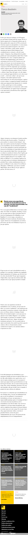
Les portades (21, 1)
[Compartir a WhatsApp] (3, 34)
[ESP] (26, 4)
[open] (23, 4)
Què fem (3, 513)
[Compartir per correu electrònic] (10, 34)
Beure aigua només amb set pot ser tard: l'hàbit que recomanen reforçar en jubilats (6, 483)
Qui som (3, 511)
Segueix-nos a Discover (5, 1)
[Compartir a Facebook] (8, 34)
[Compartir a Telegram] (6, 34)
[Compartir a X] (1, 34)
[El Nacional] (4, 4)
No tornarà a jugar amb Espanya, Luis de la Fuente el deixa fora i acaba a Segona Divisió (7, 469)
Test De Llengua (14, 1)
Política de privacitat (6, 523)
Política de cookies (6, 525)
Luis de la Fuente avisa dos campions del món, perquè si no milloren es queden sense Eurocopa (20, 483)
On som (3, 515)
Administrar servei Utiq (7, 529)
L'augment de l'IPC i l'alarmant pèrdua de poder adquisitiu (7, 496)
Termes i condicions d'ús (7, 521)
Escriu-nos (4, 517)
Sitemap (3, 519)
